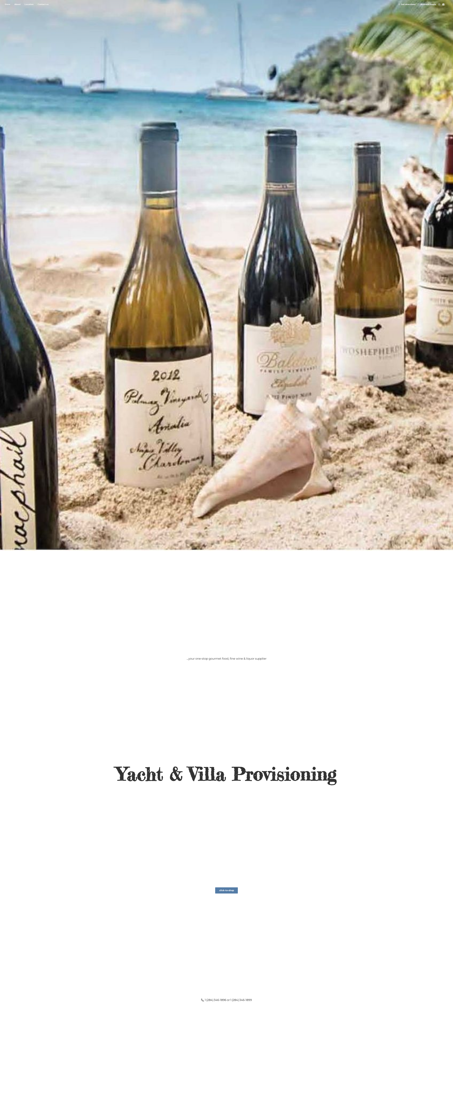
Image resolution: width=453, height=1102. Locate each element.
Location (29, 4)
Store (7, 4)
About (17, 4)
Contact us (43, 4)
